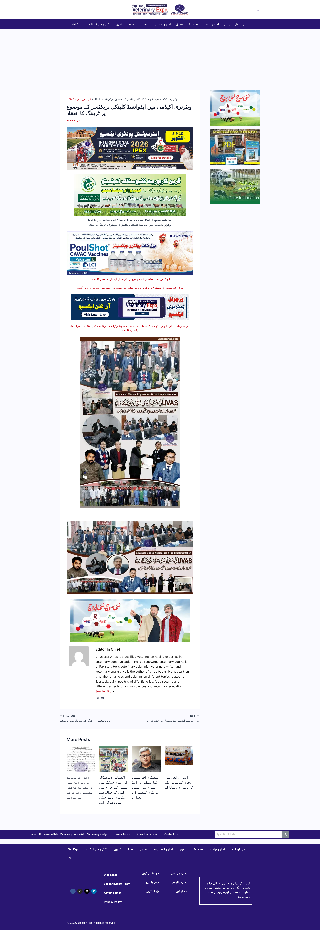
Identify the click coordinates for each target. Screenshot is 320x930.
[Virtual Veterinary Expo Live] (130, 307)
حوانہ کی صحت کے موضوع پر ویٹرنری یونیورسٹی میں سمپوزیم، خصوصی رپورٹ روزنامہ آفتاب (130, 287)
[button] (258, 10)
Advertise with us (147, 834)
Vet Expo (77, 24)
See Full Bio (104, 691)
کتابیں (119, 24)
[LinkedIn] (102, 698)
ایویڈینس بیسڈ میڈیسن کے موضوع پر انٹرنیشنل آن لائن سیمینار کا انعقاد (130, 279)
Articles (193, 24)
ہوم (245, 24)
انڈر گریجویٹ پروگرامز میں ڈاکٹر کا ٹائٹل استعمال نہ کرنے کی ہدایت (80, 787)
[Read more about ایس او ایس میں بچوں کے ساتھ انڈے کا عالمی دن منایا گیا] (179, 755)
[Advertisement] (160, 54)
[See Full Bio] (114, 691)
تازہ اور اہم (231, 24)
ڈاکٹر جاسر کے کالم (100, 24)
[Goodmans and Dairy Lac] (130, 620)
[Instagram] (98, 698)
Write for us (123, 834)
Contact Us (171, 834)
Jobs (131, 24)
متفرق (180, 24)
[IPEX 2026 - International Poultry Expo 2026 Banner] (130, 148)
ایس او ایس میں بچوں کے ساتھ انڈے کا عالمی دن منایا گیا (179, 782)
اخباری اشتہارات (161, 24)
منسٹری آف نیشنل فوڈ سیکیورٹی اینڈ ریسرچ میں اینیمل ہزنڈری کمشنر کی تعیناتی (145, 787)
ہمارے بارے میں (179, 873)
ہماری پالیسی (180, 882)
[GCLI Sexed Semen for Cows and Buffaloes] (130, 195)
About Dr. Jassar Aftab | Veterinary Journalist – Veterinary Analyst (70, 834)
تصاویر (143, 24)
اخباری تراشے (211, 24)
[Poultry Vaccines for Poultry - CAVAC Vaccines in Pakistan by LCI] (130, 253)
